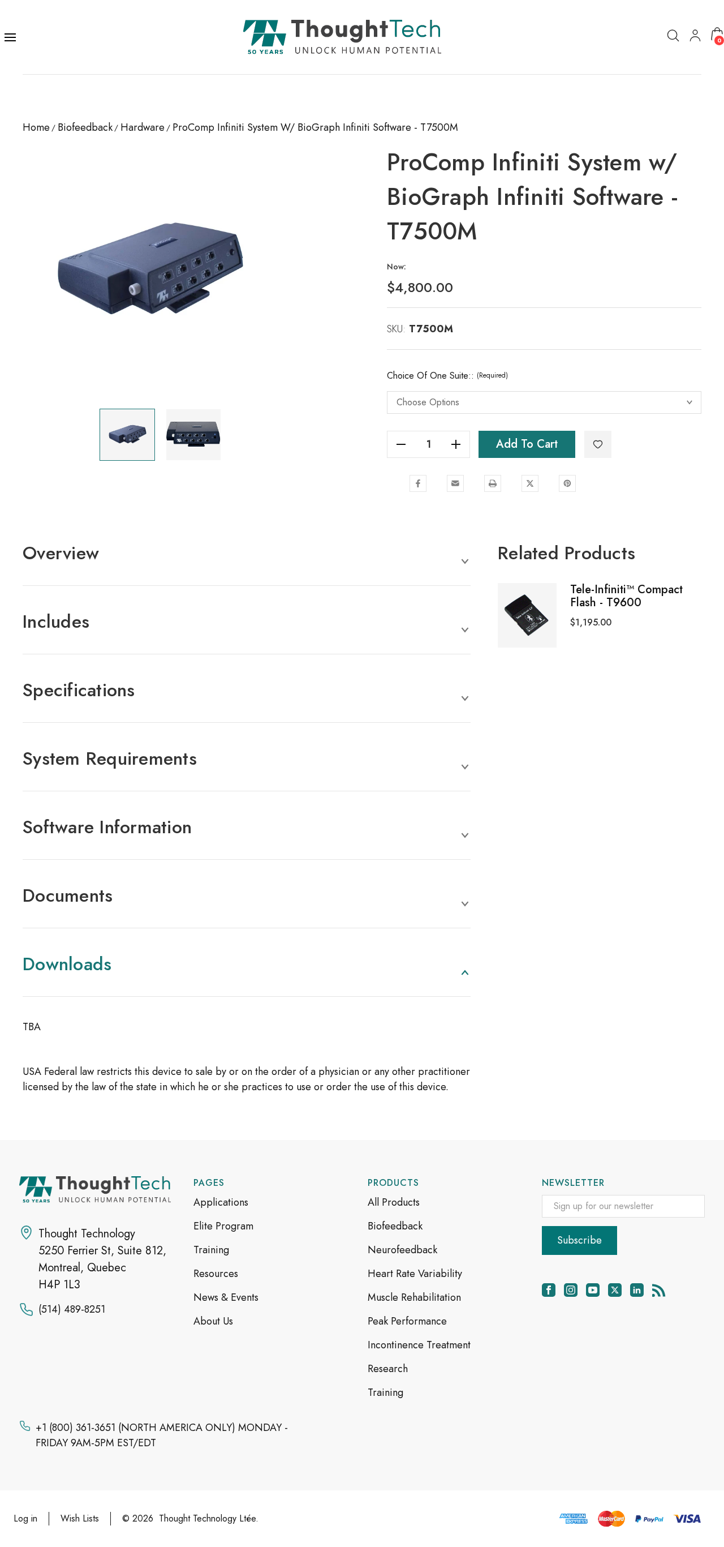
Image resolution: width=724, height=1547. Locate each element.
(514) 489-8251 (71, 1309)
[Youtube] (593, 1290)
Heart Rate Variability (415, 1273)
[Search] (673, 34)
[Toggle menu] (11, 37)
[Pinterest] (567, 483)
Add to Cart (527, 444)
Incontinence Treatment (419, 1345)
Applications (220, 1202)
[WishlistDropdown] (597, 444)
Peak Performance (407, 1321)
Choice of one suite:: (447, 375)
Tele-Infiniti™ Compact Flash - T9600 (626, 596)
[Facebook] (418, 483)
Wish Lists (80, 1518)
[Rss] (659, 1290)
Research (388, 1368)
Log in (25, 1518)
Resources (215, 1273)
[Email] (455, 483)
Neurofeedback (402, 1249)
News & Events (225, 1297)
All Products (394, 1202)
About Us (213, 1321)
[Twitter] (530, 483)
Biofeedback (395, 1226)
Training (211, 1249)
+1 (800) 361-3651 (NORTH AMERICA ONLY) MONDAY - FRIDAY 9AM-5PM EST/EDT (162, 1435)
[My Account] (695, 34)
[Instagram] (571, 1290)
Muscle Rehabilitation (414, 1297)
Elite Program (223, 1226)
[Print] (492, 483)
